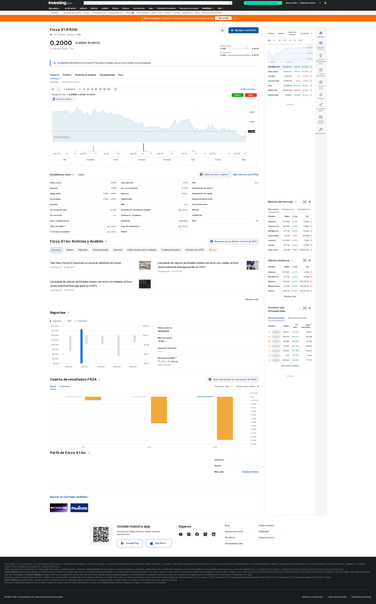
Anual (53, 386)
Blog (227, 525)
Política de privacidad (337, 597)
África (197, 13)
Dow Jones (273, 71)
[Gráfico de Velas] (52, 89)
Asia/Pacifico (187, 13)
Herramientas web (234, 543)
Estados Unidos (250, 471)
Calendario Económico (166, 8)
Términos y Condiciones (312, 597)
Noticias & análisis (85, 74)
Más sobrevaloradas (297, 318)
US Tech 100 (273, 81)
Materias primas (292, 33)
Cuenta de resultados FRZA (73, 379)
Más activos (273, 209)
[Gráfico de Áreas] (58, 89)
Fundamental (107, 74)
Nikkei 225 (272, 90)
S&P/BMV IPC (274, 67)
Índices (281, 33)
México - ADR (157, 13)
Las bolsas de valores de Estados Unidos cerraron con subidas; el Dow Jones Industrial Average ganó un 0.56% (91, 283)
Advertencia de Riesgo (361, 597)
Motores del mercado (280, 201)
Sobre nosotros (266, 525)
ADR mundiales (142, 13)
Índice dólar (273, 95)
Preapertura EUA (99, 13)
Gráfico (67, 74)
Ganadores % (288, 209)
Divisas (271, 33)
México (87, 13)
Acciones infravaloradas (211, 13)
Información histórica (71, 82)
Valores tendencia (278, 260)
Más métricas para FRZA (245, 174)
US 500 (271, 76)
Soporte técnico (267, 537)
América (168, 13)
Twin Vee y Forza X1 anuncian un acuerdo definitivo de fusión (85, 262)
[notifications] (320, 2)
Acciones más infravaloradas (276, 309)
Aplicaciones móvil (234, 531)
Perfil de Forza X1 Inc (68, 453)
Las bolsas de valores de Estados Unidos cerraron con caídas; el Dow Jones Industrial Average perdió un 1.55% (198, 264)
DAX (270, 86)
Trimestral (64, 386)
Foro (120, 74)
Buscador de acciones (189, 8)
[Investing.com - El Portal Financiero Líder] (60, 3)
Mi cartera (230, 537)
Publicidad (264, 531)
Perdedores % (304, 209)
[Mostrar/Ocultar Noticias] (115, 89)
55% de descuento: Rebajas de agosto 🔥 (263, 3)
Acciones (55, 13)
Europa (177, 13)
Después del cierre (115, 13)
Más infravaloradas (276, 318)
